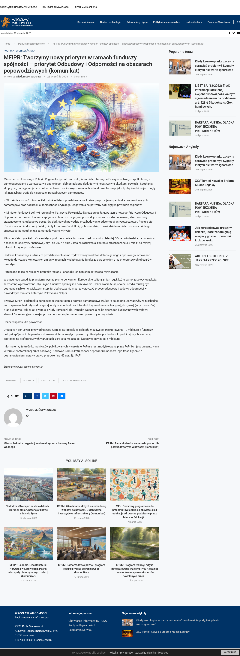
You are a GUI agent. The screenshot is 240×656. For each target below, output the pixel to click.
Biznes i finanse (85, 22)
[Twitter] (233, 33)
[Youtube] (238, 33)
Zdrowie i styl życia (137, 22)
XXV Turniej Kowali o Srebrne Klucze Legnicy (215, 183)
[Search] (238, 22)
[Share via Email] (61, 396)
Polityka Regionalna (74, 380)
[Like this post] (28, 396)
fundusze (11, 380)
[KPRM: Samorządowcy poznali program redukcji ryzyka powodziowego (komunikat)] (81, 543)
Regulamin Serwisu (86, 7)
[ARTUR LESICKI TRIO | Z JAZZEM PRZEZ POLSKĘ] (180, 261)
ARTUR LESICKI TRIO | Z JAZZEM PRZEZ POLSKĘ (212, 258)
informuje (28, 380)
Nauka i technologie (110, 22)
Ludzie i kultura (194, 22)
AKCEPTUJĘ (230, 652)
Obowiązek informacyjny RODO (18, 7)
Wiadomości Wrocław (28, 76)
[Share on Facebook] (37, 396)
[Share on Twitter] (45, 396)
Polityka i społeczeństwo (166, 22)
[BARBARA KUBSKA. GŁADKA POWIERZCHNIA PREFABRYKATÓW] (180, 128)
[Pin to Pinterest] (53, 396)
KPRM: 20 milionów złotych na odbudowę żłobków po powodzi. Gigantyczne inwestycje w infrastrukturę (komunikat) (81, 510)
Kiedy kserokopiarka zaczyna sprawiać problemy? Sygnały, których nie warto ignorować (214, 66)
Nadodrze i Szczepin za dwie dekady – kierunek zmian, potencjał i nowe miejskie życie (28, 510)
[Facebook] (229, 33)
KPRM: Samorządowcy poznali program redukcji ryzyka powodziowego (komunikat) (81, 568)
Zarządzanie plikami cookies (151, 652)
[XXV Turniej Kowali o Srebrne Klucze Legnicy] (180, 186)
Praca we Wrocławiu (219, 22)
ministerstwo (48, 380)
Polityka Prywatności (56, 7)
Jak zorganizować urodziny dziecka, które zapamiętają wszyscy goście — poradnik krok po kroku (213, 234)
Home (7, 43)
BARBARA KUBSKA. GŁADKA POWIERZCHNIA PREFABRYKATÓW (214, 127)
